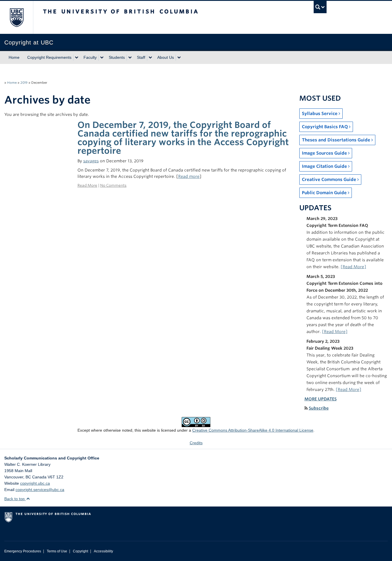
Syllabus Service (320, 113)
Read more (188, 176)
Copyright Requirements (49, 57)
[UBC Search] (320, 7)
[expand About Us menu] (179, 57)
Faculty (90, 57)
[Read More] (353, 266)
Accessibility (103, 551)
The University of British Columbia (16, 17)
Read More (87, 185)
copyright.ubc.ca (35, 483)
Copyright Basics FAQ (325, 126)
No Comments (113, 185)
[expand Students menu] (130, 57)
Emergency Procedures (22, 551)
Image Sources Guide (325, 153)
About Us (165, 57)
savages (91, 161)
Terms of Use (57, 551)
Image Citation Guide (325, 166)
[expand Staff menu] (150, 57)
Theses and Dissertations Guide (336, 140)
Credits (196, 443)
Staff (141, 57)
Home (14, 57)
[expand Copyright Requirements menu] (76, 57)
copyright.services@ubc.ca (39, 489)
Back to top (15, 498)
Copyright (80, 551)
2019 (24, 83)
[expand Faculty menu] (101, 57)
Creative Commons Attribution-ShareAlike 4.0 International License (252, 430)
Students (117, 57)
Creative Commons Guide (329, 179)
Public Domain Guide (325, 192)
